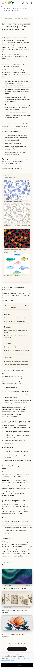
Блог (5, 7)
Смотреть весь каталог (22, 280)
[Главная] (1, 7)
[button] (23, 3)
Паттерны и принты (7, 18)
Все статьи (17, 643)
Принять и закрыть (17, 665)
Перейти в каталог (17, 649)
